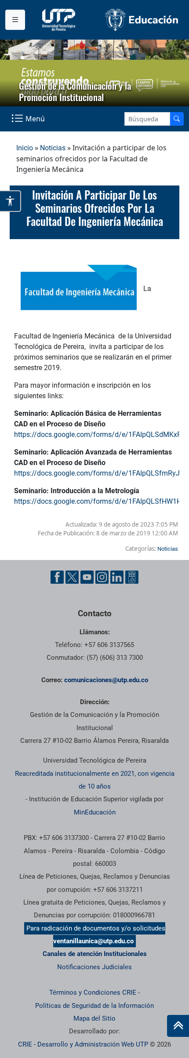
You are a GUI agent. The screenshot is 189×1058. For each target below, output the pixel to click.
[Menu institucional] (15, 20)
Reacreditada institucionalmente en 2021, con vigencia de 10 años (94, 780)
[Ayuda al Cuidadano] (131, 577)
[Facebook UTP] (57, 577)
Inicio (24, 148)
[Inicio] (178, 1026)
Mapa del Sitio (94, 1018)
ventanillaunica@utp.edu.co (93, 941)
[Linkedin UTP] (117, 577)
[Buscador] (177, 119)
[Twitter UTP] (72, 577)
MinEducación (95, 812)
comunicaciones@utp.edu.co (106, 680)
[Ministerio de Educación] (142, 20)
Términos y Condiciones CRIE (92, 992)
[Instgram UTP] (102, 577)
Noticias (52, 148)
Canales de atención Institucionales (95, 954)
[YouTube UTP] (87, 577)
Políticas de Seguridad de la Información (94, 1006)
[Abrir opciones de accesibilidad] (10, 201)
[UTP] (59, 20)
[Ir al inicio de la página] (178, 1025)
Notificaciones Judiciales (94, 967)
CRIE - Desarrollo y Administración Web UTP (83, 1044)
